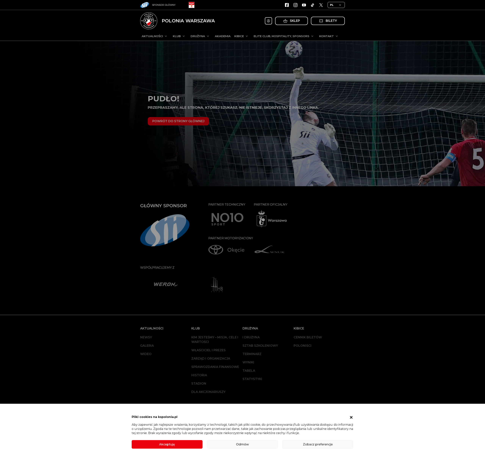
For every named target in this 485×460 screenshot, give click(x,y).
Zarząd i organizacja (210, 358)
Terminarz (251, 354)
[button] (351, 417)
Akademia (223, 36)
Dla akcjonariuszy (208, 392)
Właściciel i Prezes (208, 350)
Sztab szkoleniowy (260, 345)
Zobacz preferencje (318, 444)
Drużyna (198, 36)
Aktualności (152, 36)
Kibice (239, 36)
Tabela (248, 370)
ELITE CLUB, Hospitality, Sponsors (281, 36)
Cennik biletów (308, 337)
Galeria (147, 345)
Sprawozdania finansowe (215, 367)
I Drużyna (251, 337)
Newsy (146, 337)
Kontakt (326, 36)
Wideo (146, 354)
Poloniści (302, 345)
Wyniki (248, 362)
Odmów (242, 444)
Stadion (198, 383)
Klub (177, 36)
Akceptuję (167, 444)
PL (332, 5)
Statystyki (252, 379)
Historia (199, 375)
